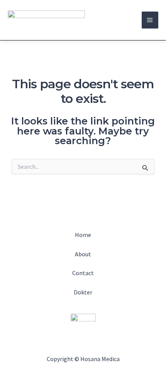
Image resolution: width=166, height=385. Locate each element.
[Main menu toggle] (150, 20)
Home (83, 235)
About (83, 254)
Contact (83, 273)
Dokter (83, 292)
